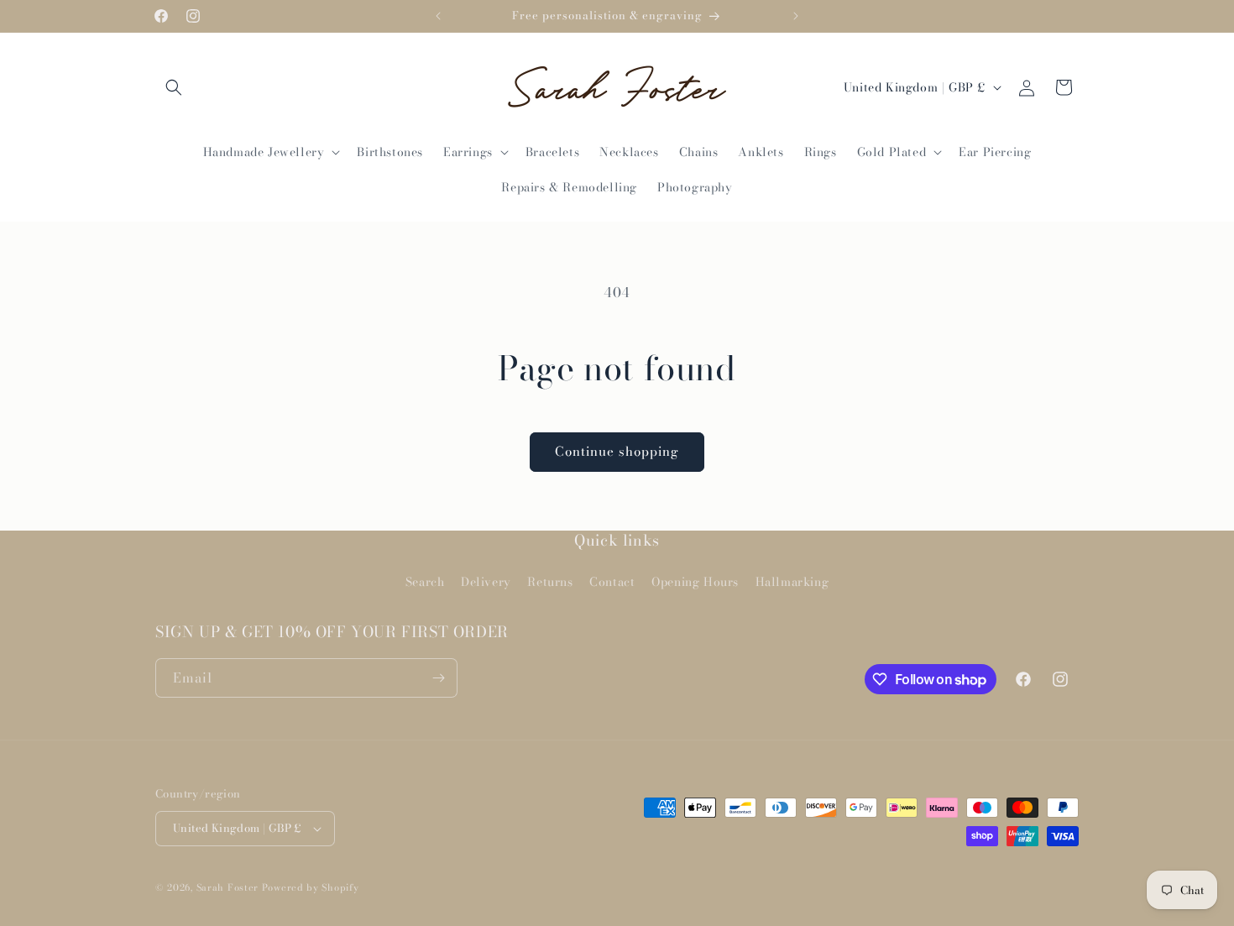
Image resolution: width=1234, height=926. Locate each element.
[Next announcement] (795, 16)
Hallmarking (792, 582)
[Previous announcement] (438, 16)
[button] (173, 87)
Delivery (486, 582)
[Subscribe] (438, 678)
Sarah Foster (227, 887)
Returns (550, 582)
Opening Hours (695, 582)
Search (425, 582)
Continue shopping (617, 451)
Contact (612, 582)
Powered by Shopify (310, 887)
